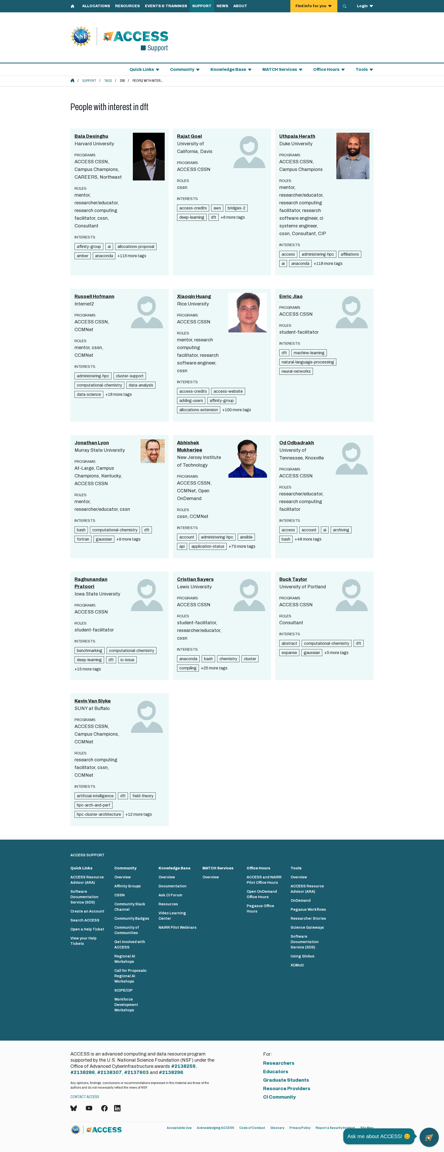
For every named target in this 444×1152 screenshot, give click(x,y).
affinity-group (89, 246)
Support (89, 81)
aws (217, 208)
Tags (108, 81)
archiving (341, 530)
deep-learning (191, 217)
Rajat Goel (189, 136)
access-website (228, 391)
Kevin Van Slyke (93, 701)
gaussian (104, 539)
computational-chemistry (99, 385)
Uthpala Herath (297, 136)
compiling (188, 668)
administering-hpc (318, 254)
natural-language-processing (308, 362)
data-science (89, 394)
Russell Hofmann (94, 296)
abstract (289, 643)
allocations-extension (198, 410)
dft (213, 217)
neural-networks (296, 371)
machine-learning (309, 353)
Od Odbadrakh (296, 442)
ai (109, 246)
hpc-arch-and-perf (93, 805)
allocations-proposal (135, 246)
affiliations (350, 254)
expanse (289, 652)
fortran (83, 539)
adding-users (191, 400)
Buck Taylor (293, 579)
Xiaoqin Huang (194, 296)
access (288, 254)
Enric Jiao (291, 296)
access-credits (193, 208)
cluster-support (130, 376)
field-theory (142, 796)
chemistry (228, 659)
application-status (207, 546)
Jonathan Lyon (92, 442)
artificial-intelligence (95, 796)
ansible (246, 537)
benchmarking (89, 650)
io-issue (127, 660)
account (186, 537)
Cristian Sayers (195, 579)
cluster (250, 659)
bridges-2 (236, 208)
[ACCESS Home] (72, 80)
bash (81, 530)
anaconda (104, 256)
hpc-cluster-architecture (99, 814)
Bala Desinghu (91, 136)
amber (82, 256)
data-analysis (141, 385)
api (182, 546)
